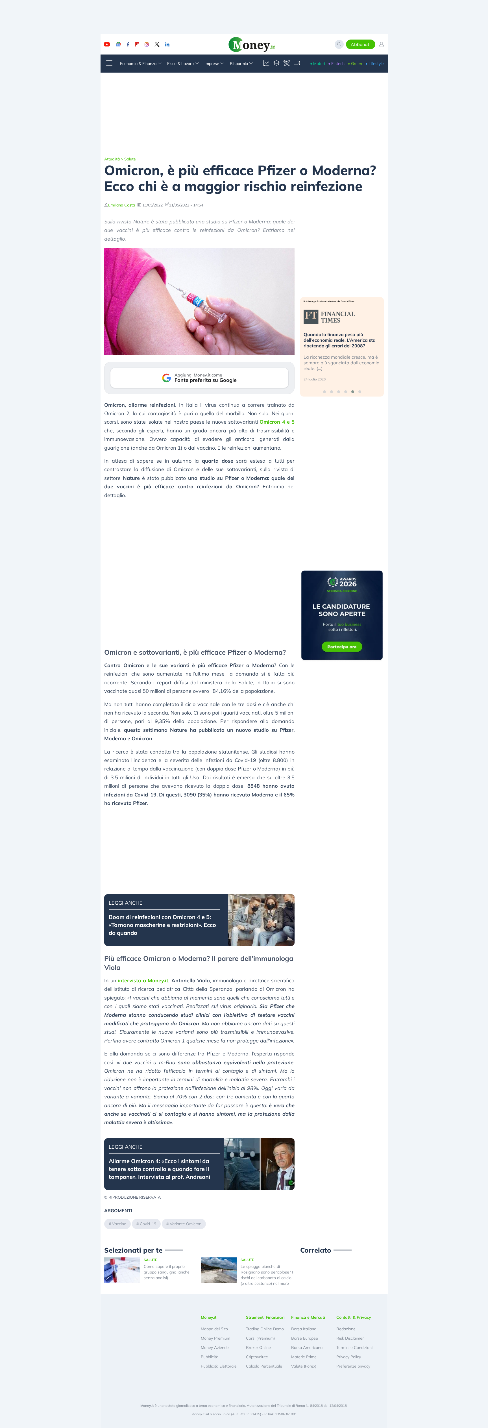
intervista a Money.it (143, 980)
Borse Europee (304, 1338)
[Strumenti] (286, 64)
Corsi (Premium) (260, 1338)
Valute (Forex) (303, 1366)
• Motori (317, 63)
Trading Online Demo (265, 1328)
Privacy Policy (348, 1356)
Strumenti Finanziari (265, 1317)
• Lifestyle (374, 63)
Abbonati (361, 44)
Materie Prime (304, 1356)
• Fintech (336, 63)
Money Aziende (215, 1347)
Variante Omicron (185, 1223)
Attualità (112, 159)
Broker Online (258, 1347)
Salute (130, 159)
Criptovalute (257, 1356)
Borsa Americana (307, 1347)
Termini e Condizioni (354, 1347)
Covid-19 (148, 1223)
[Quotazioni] (266, 64)
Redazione (346, 1328)
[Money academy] (276, 64)
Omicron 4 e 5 (277, 422)
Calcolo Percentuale (264, 1366)
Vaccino (119, 1223)
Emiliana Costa (121, 205)
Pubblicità (209, 1356)
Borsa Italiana (303, 1328)
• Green (355, 63)
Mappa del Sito (214, 1328)
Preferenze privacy (353, 1366)
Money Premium (215, 1338)
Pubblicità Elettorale (219, 1366)
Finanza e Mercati (308, 1317)
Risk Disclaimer (350, 1338)
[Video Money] (296, 64)
